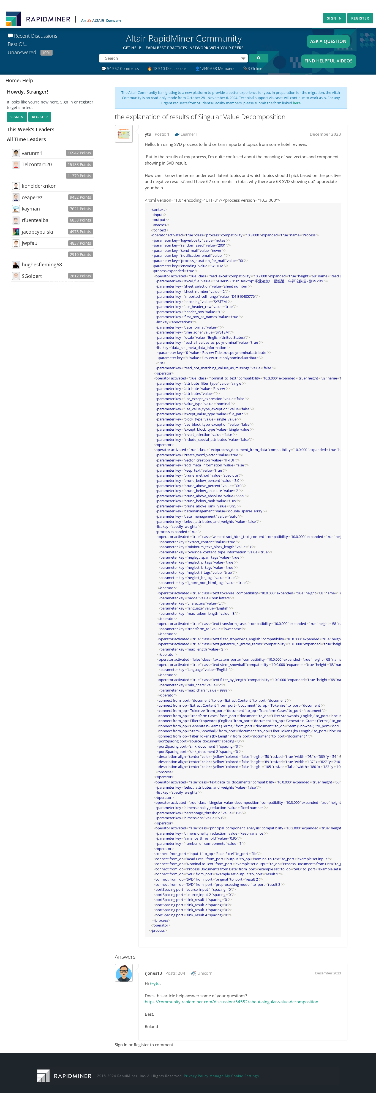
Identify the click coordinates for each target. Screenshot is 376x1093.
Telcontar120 (37, 164)
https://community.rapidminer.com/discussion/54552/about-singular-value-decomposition (231, 1001)
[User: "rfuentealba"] (16, 220)
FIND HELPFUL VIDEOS (328, 61)
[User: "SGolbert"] (16, 276)
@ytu (155, 983)
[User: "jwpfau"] (16, 243)
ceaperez (32, 197)
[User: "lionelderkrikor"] (16, 186)
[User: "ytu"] (124, 134)
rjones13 (153, 973)
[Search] (258, 58)
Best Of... (17, 44)
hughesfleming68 (42, 264)
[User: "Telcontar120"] (16, 164)
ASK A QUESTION (328, 41)
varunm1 (32, 153)
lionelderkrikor (39, 185)
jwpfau (29, 243)
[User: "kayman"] (16, 209)
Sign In (334, 18)
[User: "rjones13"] (124, 973)
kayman (31, 208)
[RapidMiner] (64, 1075)
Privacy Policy (196, 1075)
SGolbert (32, 276)
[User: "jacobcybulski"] (16, 232)
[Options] (243, 58)
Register (360, 18)
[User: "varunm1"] (16, 153)
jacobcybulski (37, 231)
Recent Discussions (35, 35)
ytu (148, 134)
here (297, 102)
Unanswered (29, 52)
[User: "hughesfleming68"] (16, 265)
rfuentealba (35, 220)
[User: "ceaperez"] (16, 197)
